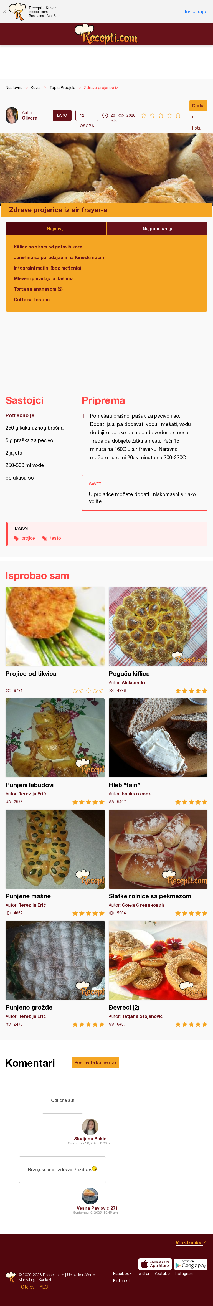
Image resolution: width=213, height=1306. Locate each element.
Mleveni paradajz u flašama (44, 278)
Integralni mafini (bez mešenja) (47, 267)
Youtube (162, 1273)
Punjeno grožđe (55, 974)
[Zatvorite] (4, 11)
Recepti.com (106, 34)
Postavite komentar (95, 1062)
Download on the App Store (155, 1264)
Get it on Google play (190, 1264)
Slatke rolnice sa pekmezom (158, 863)
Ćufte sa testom (32, 299)
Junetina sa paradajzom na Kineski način (59, 257)
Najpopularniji (157, 228)
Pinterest (121, 1281)
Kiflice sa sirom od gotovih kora (48, 246)
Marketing (27, 1279)
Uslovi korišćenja (81, 1274)
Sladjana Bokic (90, 1138)
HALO (42, 1286)
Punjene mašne (55, 863)
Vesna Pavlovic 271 (97, 1208)
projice (28, 538)
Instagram (184, 1273)
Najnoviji (56, 228)
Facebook (122, 1273)
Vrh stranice (189, 1242)
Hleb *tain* (158, 751)
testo (55, 538)
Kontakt (45, 1279)
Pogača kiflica (158, 640)
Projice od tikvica (55, 640)
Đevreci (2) (158, 974)
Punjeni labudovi (55, 751)
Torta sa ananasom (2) (38, 288)
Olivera (29, 117)
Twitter (142, 1273)
